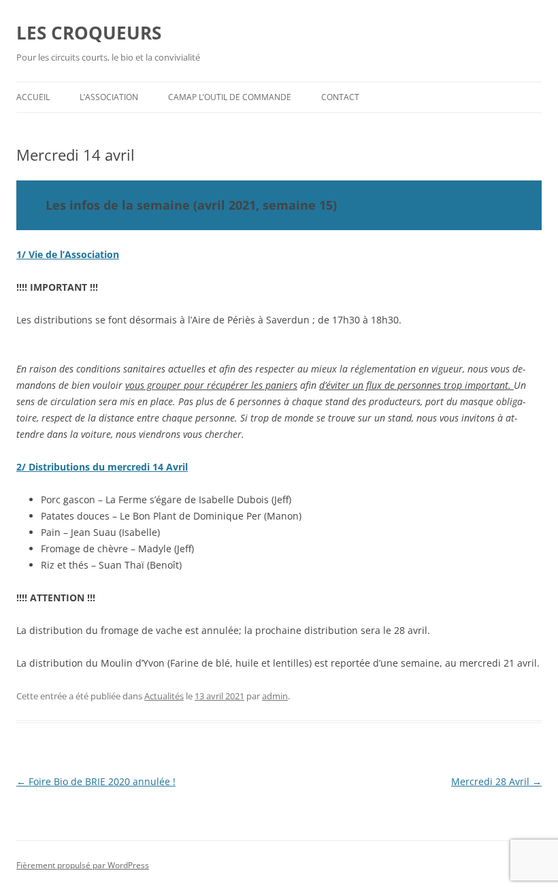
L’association (109, 97)
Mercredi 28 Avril (496, 781)
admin (275, 696)
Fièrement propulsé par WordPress (82, 865)
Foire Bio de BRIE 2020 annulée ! (96, 781)
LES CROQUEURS (88, 32)
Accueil (33, 97)
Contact (340, 97)
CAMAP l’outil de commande (229, 97)
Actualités (164, 696)
